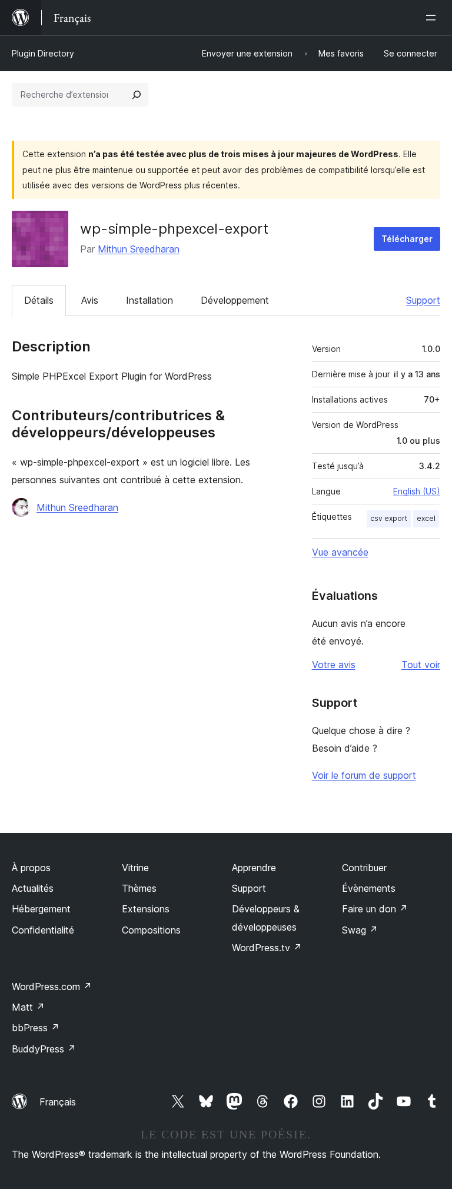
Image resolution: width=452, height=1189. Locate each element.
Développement (235, 300)
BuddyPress (44, 1049)
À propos (31, 868)
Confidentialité (43, 930)
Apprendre (254, 868)
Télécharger (407, 239)
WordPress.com (52, 986)
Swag (360, 930)
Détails (39, 300)
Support (423, 300)
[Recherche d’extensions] (136, 95)
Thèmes (139, 888)
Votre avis (333, 664)
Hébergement (41, 909)
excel (426, 518)
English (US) (416, 491)
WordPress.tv (267, 948)
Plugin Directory (43, 53)
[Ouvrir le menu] (433, 17)
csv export (388, 518)
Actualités (33, 888)
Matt (28, 1007)
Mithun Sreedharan (139, 249)
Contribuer (364, 868)
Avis (89, 300)
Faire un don (375, 909)
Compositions (151, 930)
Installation (149, 300)
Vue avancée (340, 552)
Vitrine (135, 868)
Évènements (369, 888)
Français (57, 1102)
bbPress (35, 1028)
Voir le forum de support (364, 775)
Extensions (146, 909)
